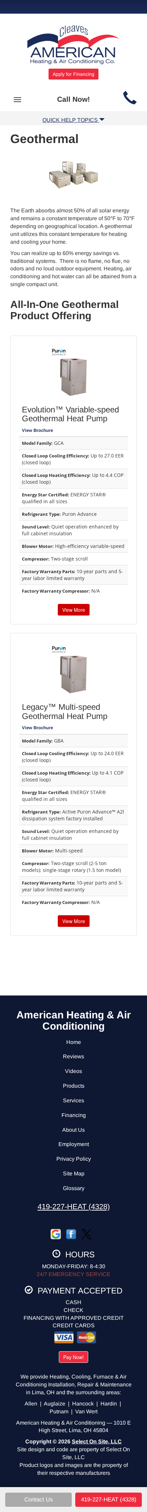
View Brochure (37, 430)
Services (73, 1100)
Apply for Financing (73, 74)
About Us (73, 1130)
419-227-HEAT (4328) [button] (108, 1499)
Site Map (73, 1173)
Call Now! (73, 99)
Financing (74, 1115)
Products (73, 1086)
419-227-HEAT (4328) (74, 1206)
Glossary (73, 1188)
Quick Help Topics (70, 120)
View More (73, 609)
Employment (73, 1144)
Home (73, 1042)
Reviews (73, 1056)
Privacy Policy (73, 1159)
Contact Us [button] (38, 1499)
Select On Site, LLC (97, 1441)
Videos (73, 1071)
